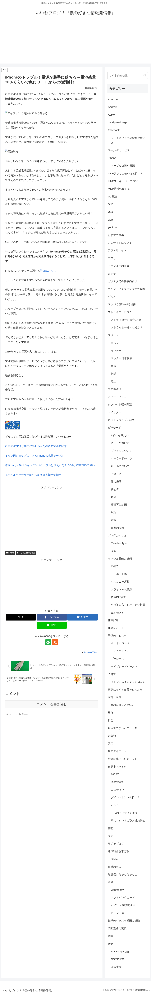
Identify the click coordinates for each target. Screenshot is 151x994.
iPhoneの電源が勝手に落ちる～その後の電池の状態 (36, 446)
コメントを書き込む (52, 704)
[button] (144, 75)
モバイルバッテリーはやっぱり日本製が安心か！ (34, 474)
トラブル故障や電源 (27, 553)
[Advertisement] (75, 43)
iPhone (11, 553)
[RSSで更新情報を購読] (55, 642)
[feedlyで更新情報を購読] (48, 642)
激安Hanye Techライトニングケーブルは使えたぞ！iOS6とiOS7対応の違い (50, 465)
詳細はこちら (48, 270)
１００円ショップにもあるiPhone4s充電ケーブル (34, 455)
